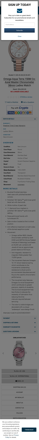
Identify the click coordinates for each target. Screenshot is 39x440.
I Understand (29, 429)
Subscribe (19, 30)
